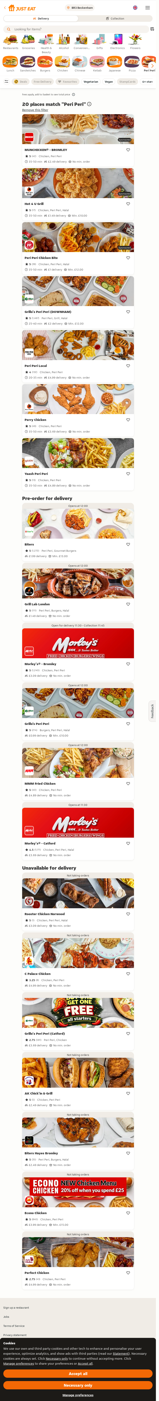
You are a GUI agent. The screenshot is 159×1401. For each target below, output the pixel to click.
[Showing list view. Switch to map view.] (152, 29)
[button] (19, 7)
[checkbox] (10, 64)
